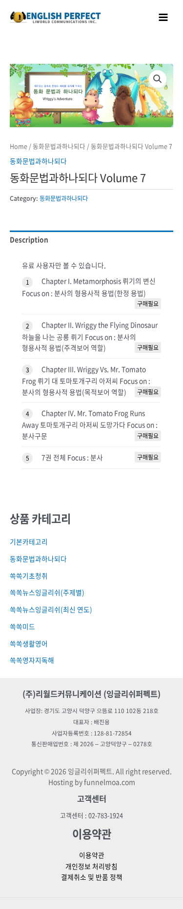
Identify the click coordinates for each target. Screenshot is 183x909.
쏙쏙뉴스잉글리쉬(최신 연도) (51, 609)
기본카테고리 (29, 541)
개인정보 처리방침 (91, 866)
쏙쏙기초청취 (29, 575)
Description (29, 239)
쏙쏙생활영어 (29, 643)
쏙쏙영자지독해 (32, 660)
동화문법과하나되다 (59, 146)
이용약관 (91, 855)
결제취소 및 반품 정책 (91, 877)
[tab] (91, 239)
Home (18, 146)
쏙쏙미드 (22, 626)
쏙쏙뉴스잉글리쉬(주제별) (47, 592)
